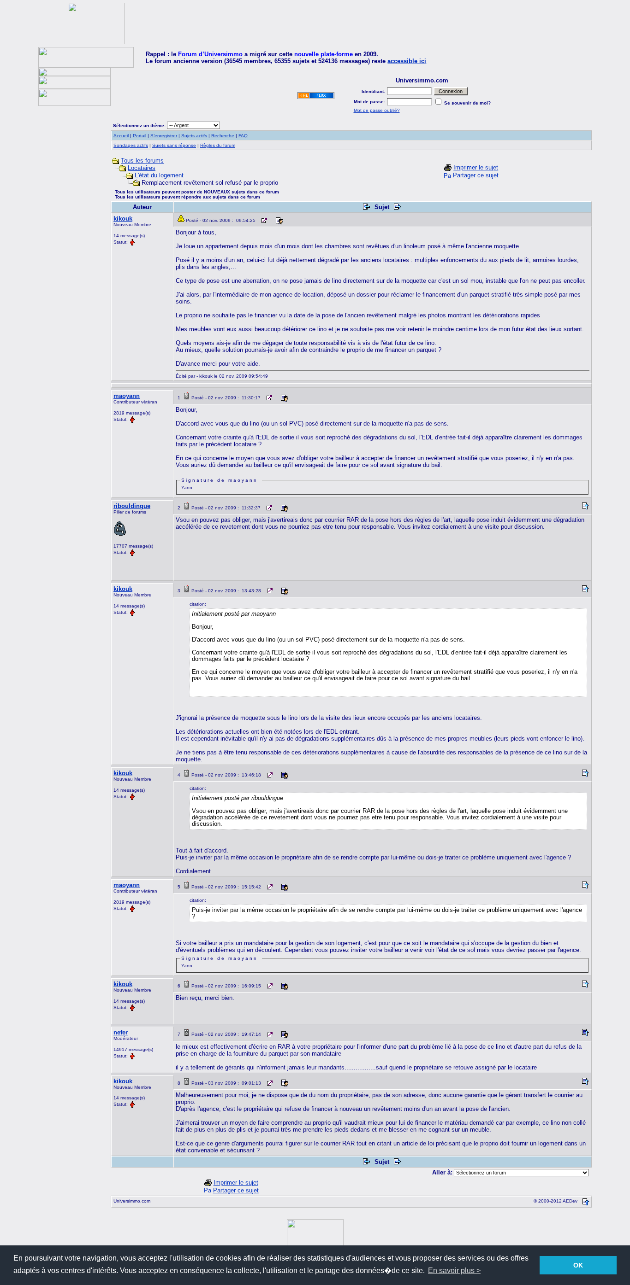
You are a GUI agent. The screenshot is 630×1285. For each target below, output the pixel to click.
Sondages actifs (130, 145)
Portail (139, 135)
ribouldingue (131, 505)
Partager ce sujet (476, 175)
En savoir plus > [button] (454, 1270)
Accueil (121, 135)
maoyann (126, 395)
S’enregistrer (163, 135)
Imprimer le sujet (475, 167)
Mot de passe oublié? (377, 110)
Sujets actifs (194, 135)
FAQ (243, 135)
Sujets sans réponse (174, 145)
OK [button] (578, 1265)
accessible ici (406, 61)
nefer (120, 1032)
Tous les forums (142, 160)
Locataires (141, 167)
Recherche (222, 135)
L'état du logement (159, 175)
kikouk (122, 218)
